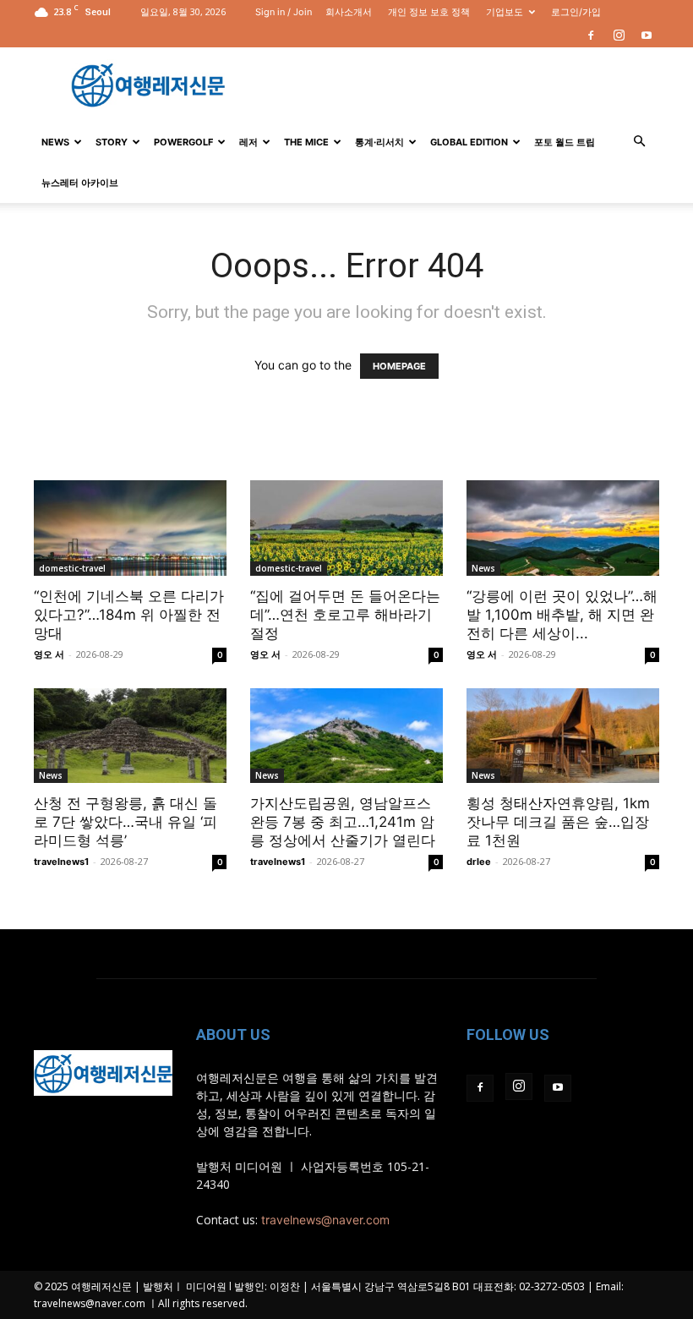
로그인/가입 (576, 12)
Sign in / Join (283, 12)
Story (111, 142)
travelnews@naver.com (325, 1219)
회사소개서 (348, 12)
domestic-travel (72, 568)
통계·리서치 (379, 142)
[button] (639, 141)
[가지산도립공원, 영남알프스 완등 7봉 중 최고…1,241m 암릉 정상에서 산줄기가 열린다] (346, 736)
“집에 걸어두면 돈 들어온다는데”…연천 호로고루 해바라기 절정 (345, 615)
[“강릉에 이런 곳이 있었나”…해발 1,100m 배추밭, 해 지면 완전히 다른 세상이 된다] (563, 528)
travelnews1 (61, 861)
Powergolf (183, 142)
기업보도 (504, 12)
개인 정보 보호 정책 (429, 12)
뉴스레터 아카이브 (79, 183)
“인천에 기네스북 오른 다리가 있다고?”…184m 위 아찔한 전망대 (129, 615)
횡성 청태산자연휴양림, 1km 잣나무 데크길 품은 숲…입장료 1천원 (558, 822)
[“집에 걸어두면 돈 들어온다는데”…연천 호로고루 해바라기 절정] (346, 528)
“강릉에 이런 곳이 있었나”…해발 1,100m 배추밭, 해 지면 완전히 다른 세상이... (562, 615)
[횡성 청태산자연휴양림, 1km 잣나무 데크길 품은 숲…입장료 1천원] (563, 736)
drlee (479, 861)
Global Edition (469, 142)
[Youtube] (646, 35)
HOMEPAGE (399, 366)
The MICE (306, 142)
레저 (248, 142)
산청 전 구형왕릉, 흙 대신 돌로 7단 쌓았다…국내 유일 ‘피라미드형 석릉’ (125, 822)
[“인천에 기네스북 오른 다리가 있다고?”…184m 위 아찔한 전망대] (130, 528)
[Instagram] (618, 35)
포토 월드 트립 (564, 142)
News (55, 142)
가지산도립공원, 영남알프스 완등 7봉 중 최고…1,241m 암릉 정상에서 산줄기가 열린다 (342, 822)
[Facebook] (590, 35)
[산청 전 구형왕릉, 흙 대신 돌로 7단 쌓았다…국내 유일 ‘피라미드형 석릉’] (130, 736)
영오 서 (49, 654)
